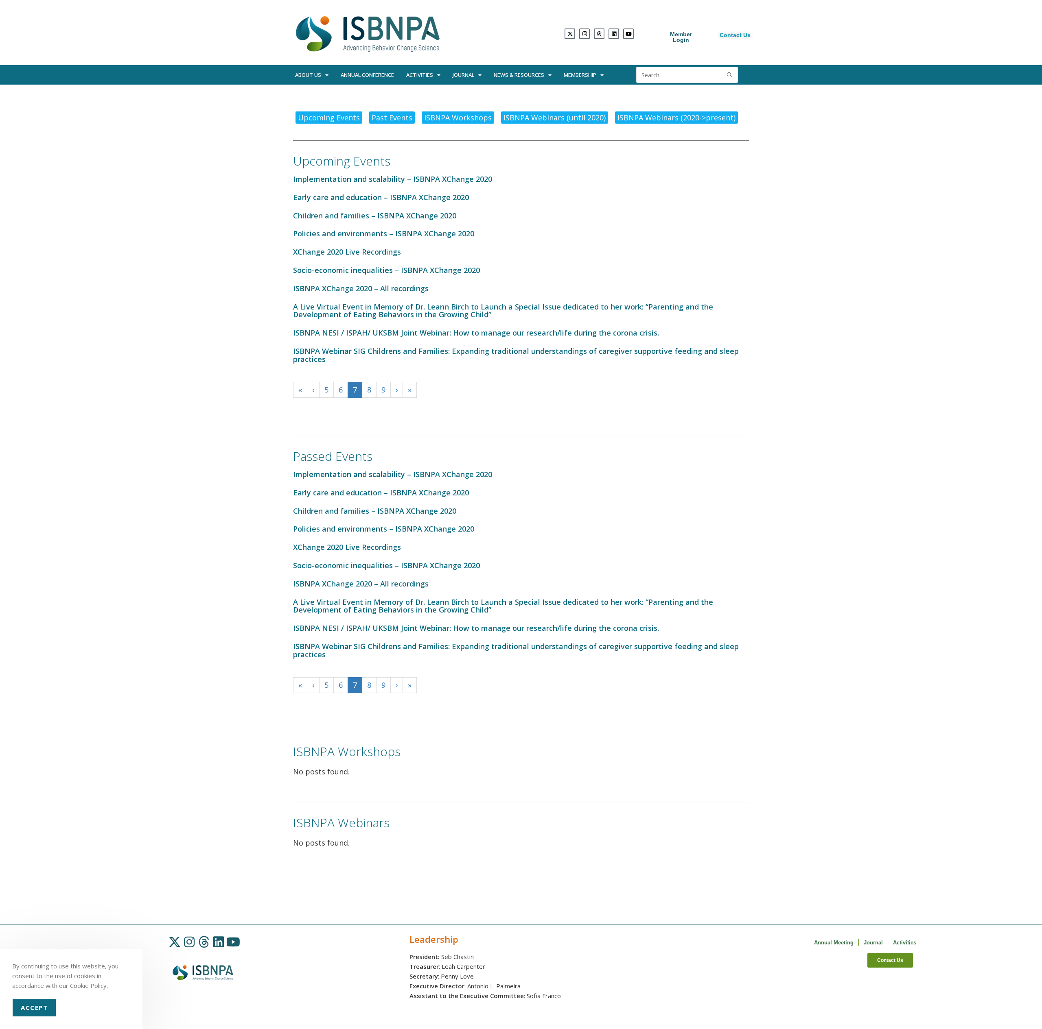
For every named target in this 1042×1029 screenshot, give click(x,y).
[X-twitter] (570, 33)
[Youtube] (628, 33)
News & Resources (519, 74)
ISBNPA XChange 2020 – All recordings (361, 288)
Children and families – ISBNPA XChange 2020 (374, 215)
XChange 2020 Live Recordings (347, 252)
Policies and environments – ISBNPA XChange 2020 (383, 233)
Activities (419, 74)
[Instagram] (584, 33)
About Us (308, 74)
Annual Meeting (834, 943)
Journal (463, 74)
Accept (34, 1007)
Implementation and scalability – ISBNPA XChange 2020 (392, 179)
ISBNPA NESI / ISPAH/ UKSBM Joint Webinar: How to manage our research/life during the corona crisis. (476, 333)
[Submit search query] (730, 75)
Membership (580, 74)
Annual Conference (367, 74)
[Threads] (599, 33)
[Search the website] (687, 74)
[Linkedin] (614, 33)
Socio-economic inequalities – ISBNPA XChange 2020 (386, 270)
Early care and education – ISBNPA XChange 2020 (381, 197)
